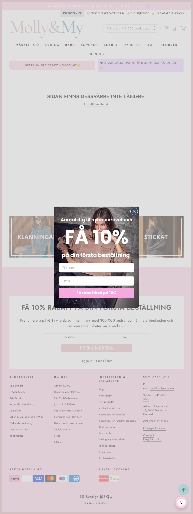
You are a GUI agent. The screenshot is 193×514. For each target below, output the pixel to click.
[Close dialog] (134, 211)
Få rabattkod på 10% (96, 292)
